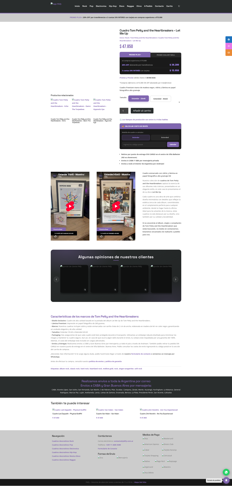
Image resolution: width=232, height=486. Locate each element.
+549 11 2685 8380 (113, 445)
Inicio (77, 6)
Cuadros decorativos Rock (63, 441)
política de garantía (113, 361)
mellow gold (108, 368)
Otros (139, 6)
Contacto (159, 6)
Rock (84, 6)
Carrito (169, 6)
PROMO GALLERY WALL (166, 55)
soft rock (138, 368)
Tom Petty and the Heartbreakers (143, 38)
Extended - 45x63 (160, 99)
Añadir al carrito (142, 110)
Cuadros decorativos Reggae (64, 460)
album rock (64, 368)
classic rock (75, 368)
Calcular (173, 144)
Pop (91, 6)
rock (116, 368)
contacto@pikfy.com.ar (123, 441)
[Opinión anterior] (56, 279)
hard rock (85, 368)
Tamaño (123, 97)
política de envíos (96, 361)
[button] (218, 480)
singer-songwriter (126, 368)
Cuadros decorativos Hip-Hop (64, 452)
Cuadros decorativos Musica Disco (66, 456)
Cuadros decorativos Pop (62, 445)
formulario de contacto (141, 354)
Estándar (135, 137)
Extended (165, 137)
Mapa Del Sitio (140, 482)
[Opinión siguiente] (175, 279)
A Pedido (148, 6)
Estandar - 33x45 (138, 98)
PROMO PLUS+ (135, 55)
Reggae (130, 6)
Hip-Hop (113, 6)
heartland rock (96, 368)
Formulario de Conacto (107, 448)
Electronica (101, 6)
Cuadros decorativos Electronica (65, 448)
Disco (121, 6)
